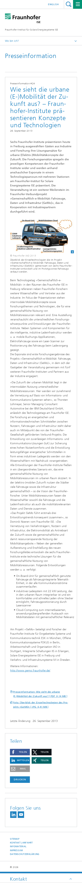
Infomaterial (18, 846)
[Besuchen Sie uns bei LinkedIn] (13, 814)
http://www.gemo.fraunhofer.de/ (30, 670)
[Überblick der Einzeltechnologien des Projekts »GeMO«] (39, 236)
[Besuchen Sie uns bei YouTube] (21, 814)
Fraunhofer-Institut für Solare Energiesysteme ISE (31, 29)
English (53, 4)
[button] (20, 752)
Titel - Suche (68, 4)
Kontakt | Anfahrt (21, 842)
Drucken (20, 779)
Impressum (16, 850)
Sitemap (14, 839)
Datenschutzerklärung (24, 854)
